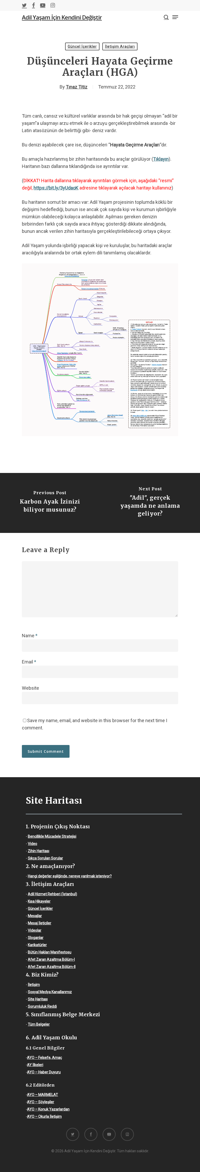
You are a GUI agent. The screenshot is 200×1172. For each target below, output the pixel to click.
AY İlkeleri (35, 1065)
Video (32, 844)
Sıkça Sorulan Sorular (45, 858)
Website (30, 688)
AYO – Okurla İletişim (44, 1116)
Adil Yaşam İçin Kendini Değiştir (62, 17)
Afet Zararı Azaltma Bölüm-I (51, 959)
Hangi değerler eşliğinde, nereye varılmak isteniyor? (70, 876)
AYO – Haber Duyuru (44, 1072)
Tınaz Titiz (77, 87)
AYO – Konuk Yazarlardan (48, 1109)
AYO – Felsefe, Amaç (44, 1057)
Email (29, 662)
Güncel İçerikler (82, 46)
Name (30, 635)
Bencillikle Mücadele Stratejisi (52, 836)
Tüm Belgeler (39, 1024)
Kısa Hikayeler (39, 901)
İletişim (34, 985)
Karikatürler (37, 945)
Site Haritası (38, 999)
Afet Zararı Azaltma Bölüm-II (52, 967)
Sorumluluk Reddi (42, 1006)
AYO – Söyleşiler (40, 1102)
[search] (166, 17)
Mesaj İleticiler (39, 923)
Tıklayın (161, 159)
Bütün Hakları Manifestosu (49, 952)
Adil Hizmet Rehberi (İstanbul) (52, 894)
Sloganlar (35, 938)
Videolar (34, 930)
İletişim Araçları (120, 46)
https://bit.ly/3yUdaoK (56, 188)
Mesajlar (35, 916)
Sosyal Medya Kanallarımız (50, 992)
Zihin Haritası (38, 851)
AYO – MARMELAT (42, 1095)
